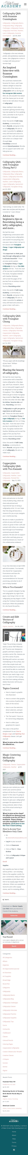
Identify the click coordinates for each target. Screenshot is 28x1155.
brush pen (6, 984)
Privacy (14, 1146)
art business (7, 972)
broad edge (6, 980)
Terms (14, 1142)
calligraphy (6, 23)
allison (5, 961)
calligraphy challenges (10, 1003)
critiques (6, 1059)
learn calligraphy (8, 33)
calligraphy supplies (9, 1018)
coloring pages (8, 1044)
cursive (5, 1063)
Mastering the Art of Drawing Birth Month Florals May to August (13, 1093)
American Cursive (9, 1106)
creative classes (8, 1055)
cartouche (6, 1029)
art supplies (7, 976)
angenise (6, 965)
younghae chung (16, 187)
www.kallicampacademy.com (17, 838)
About (14, 1135)
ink (11, 1084)
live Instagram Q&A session (12, 93)
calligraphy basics (17, 23)
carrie (5, 1025)
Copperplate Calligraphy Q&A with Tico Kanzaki (12, 466)
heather (20, 31)
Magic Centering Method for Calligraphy (12, 757)
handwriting (18, 1108)
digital (5, 626)
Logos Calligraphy (9, 418)
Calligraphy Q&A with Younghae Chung (12, 319)
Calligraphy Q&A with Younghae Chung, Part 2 (12, 165)
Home (14, 1132)
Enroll (5, 861)
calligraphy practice (9, 1014)
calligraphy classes (17, 28)
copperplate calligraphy (11, 179)
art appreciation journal (11, 969)
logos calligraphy (9, 184)
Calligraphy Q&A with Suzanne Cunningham (12, 16)
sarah (13, 1084)
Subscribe (14, 915)
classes (13, 764)
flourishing (15, 1099)
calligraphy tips (8, 1021)
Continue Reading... (9, 155)
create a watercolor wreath (12, 1052)
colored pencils (8, 1040)
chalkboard (6, 1033)
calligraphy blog (8, 26)
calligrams (6, 987)
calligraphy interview (10, 31)
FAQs (14, 1139)
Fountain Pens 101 (9, 1082)
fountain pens (6, 1084)
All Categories (7, 957)
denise (5, 1067)
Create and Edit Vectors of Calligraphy (11, 619)
